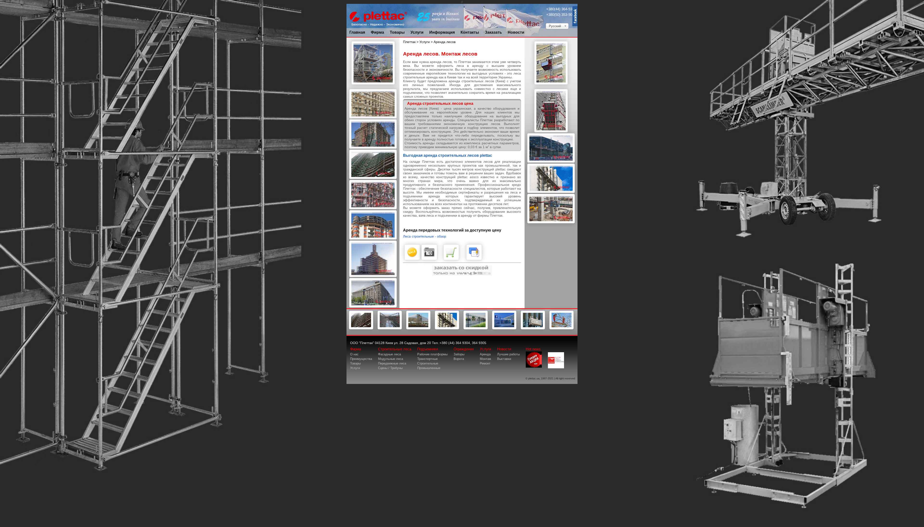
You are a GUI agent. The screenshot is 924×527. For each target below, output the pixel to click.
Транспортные (427, 359)
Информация (442, 32)
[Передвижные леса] (418, 328)
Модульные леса (390, 359)
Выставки (504, 359)
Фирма (377, 32)
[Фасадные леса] (361, 328)
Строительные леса (394, 349)
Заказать (493, 32)
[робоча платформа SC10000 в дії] (551, 192)
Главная (357, 32)
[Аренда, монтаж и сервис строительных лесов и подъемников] (561, 328)
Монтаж (485, 359)
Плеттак (409, 42)
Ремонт (485, 363)
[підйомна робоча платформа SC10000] (551, 161)
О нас (354, 354)
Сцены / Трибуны (390, 368)
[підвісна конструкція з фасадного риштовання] (373, 238)
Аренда (485, 354)
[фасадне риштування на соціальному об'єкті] (373, 276)
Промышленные (428, 368)
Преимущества (361, 359)
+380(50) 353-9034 (561, 15)
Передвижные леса (392, 363)
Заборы (459, 354)
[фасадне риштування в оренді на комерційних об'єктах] (373, 148)
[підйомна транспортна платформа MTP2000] (551, 131)
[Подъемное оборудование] (447, 328)
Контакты (470, 32)
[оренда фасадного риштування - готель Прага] (373, 208)
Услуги (417, 32)
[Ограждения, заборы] (475, 328)
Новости (516, 32)
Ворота (459, 359)
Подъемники (427, 349)
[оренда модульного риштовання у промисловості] (373, 87)
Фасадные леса (389, 354)
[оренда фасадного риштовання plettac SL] (373, 117)
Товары (397, 32)
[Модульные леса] (390, 328)
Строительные (427, 363)
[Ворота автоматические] (504, 328)
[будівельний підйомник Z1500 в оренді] (551, 222)
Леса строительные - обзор (424, 236)
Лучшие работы (508, 354)
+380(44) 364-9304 (561, 9)
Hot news (533, 349)
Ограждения (464, 349)
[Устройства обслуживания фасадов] (533, 328)
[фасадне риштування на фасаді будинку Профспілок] (373, 306)
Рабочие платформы (432, 354)
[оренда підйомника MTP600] (551, 87)
